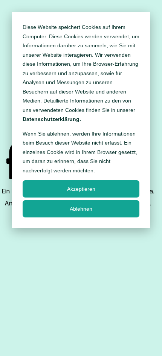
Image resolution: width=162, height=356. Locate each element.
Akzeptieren (81, 189)
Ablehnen (81, 209)
